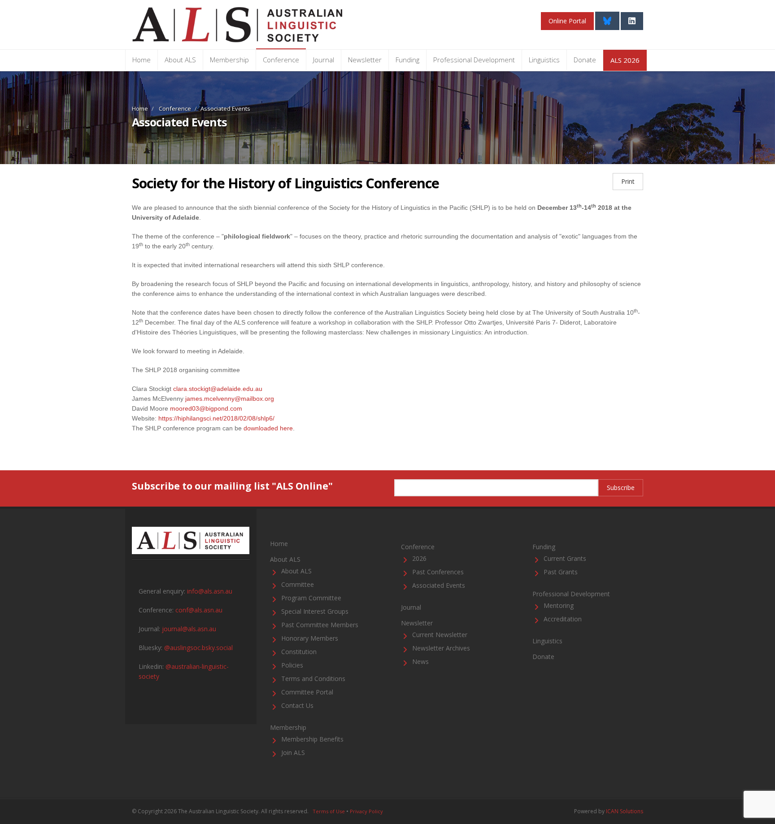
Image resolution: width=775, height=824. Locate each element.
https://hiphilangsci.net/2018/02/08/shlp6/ (216, 418)
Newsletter (365, 59)
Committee (297, 584)
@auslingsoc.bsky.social (198, 647)
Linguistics (544, 59)
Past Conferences (438, 572)
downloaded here (268, 428)
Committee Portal (307, 692)
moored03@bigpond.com (206, 408)
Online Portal (567, 21)
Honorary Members (309, 638)
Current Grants (565, 558)
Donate (585, 59)
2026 (419, 558)
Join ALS (293, 752)
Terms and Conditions (313, 678)
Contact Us (297, 705)
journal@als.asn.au (189, 629)
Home (141, 59)
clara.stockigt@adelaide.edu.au (217, 388)
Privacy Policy (366, 811)
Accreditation (563, 619)
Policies (292, 665)
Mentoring (559, 605)
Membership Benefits (312, 739)
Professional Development (474, 59)
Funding (407, 59)
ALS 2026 (625, 60)
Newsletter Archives (441, 648)
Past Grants (561, 572)
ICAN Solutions (624, 811)
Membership (229, 59)
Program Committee (311, 598)
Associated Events (438, 585)
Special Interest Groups (314, 611)
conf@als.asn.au (198, 610)
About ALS (180, 59)
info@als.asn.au (209, 591)
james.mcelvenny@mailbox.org (229, 398)
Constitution (299, 651)
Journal (323, 59)
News (420, 661)
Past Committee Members (319, 624)
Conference (281, 59)
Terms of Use (329, 811)
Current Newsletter (439, 634)
